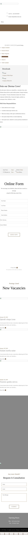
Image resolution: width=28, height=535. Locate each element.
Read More (2, 327)
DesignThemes (24, 529)
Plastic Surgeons (5, 53)
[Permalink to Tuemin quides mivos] (14, 361)
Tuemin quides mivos (8, 382)
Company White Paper (7, 75)
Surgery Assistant (5, 47)
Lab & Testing (5, 56)
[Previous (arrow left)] (20, 534)
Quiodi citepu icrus (7, 319)
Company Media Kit (7, 80)
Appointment (14, 27)
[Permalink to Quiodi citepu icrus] (14, 298)
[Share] (7, 534)
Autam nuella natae (8, 350)
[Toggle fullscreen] (11, 534)
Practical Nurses (5, 50)
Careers (13, 45)
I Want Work (14, 267)
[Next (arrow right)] (25, 534)
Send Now (12, 171)
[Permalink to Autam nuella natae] (14, 329)
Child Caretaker (5, 62)
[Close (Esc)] (2, 534)
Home (7, 45)
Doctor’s (4, 59)
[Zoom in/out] (16, 534)
